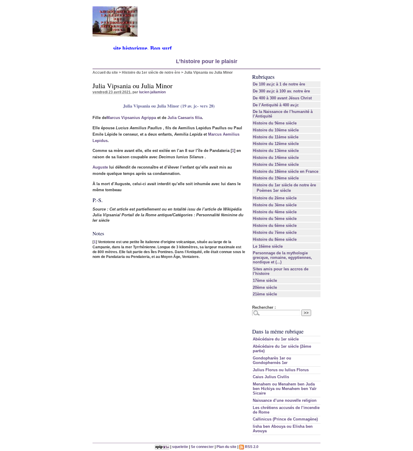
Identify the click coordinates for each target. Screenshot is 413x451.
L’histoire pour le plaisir (206, 61)
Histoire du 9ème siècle (275, 123)
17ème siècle (265, 280)
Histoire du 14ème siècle (276, 157)
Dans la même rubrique (278, 331)
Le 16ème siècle (268, 246)
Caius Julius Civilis (271, 377)
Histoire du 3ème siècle (275, 205)
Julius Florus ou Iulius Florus (281, 370)
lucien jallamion (152, 92)
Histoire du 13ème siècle (276, 150)
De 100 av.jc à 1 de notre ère (279, 84)
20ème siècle (265, 287)
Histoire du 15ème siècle (276, 164)
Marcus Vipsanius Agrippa (131, 117)
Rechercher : (264, 307)
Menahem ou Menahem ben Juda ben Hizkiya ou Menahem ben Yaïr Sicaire (285, 388)
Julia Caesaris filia (184, 117)
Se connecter (202, 447)
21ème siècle (265, 294)
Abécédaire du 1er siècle (276, 339)
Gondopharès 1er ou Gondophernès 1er (272, 360)
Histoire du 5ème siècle (275, 218)
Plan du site (226, 447)
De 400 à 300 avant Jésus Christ (282, 98)
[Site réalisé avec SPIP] (162, 447)
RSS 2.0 (251, 447)
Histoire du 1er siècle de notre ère (151, 72)
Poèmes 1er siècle (274, 190)
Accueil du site (105, 72)
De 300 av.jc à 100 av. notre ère (281, 91)
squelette (180, 447)
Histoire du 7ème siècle (275, 232)
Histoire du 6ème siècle (275, 225)
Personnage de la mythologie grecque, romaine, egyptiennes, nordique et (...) (282, 257)
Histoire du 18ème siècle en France (285, 171)
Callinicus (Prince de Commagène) (285, 419)
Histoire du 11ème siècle (275, 137)
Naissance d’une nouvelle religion (285, 400)
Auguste (100, 167)
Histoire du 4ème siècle (275, 212)
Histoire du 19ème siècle (276, 178)
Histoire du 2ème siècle (275, 198)
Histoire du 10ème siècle (276, 130)
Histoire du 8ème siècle (275, 239)
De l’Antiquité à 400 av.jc (276, 105)
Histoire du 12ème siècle (276, 143)
